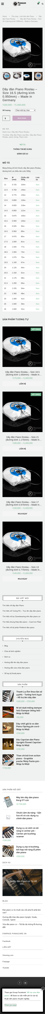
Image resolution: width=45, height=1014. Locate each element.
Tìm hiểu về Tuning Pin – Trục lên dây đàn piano (21, 611)
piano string (13, 137)
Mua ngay (22, 118)
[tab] (22, 144)
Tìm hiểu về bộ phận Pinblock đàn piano (18, 627)
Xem (37, 185)
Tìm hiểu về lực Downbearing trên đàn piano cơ (21, 616)
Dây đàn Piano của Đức (19, 135)
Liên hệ (22, 384)
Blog (6, 646)
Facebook (6, 941)
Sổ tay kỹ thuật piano (12, 673)
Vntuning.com (7, 955)
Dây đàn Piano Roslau (20, 132)
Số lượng (6, 110)
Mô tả (22, 145)
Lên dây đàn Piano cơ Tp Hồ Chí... (22, 882)
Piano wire (23, 137)
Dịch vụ (7, 657)
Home (4, 16)
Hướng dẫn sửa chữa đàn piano (17, 668)
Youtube (5, 968)
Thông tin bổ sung (22, 149)
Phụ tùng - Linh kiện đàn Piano (23, 16)
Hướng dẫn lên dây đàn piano (16, 662)
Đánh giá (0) (22, 154)
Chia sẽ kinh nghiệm (12, 651)
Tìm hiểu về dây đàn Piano (13, 605)
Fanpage (6, 962)
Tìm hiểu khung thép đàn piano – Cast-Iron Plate (21, 622)
